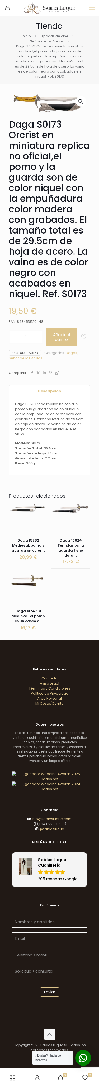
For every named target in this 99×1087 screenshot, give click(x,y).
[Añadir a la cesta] (41, 509)
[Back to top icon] (49, 1034)
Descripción (49, 390)
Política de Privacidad (49, 693)
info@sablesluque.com (52, 818)
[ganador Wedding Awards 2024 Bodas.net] (49, 788)
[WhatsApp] (57, 373)
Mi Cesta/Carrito (49, 703)
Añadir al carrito (61, 337)
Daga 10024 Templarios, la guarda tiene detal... (71, 548)
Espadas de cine (54, 36)
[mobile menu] (91, 7)
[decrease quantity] (14, 337)
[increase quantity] (37, 337)
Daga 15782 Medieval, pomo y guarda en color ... (28, 545)
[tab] (49, 391)
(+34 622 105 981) (51, 823)
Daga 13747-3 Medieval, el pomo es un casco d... (28, 616)
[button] (81, 101)
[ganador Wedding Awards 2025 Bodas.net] (49, 778)
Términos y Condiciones (49, 688)
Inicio (26, 36)
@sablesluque (51, 828)
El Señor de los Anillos (45, 41)
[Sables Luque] (49, 8)
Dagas (71, 352)
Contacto (49, 678)
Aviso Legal (49, 683)
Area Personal (49, 698)
